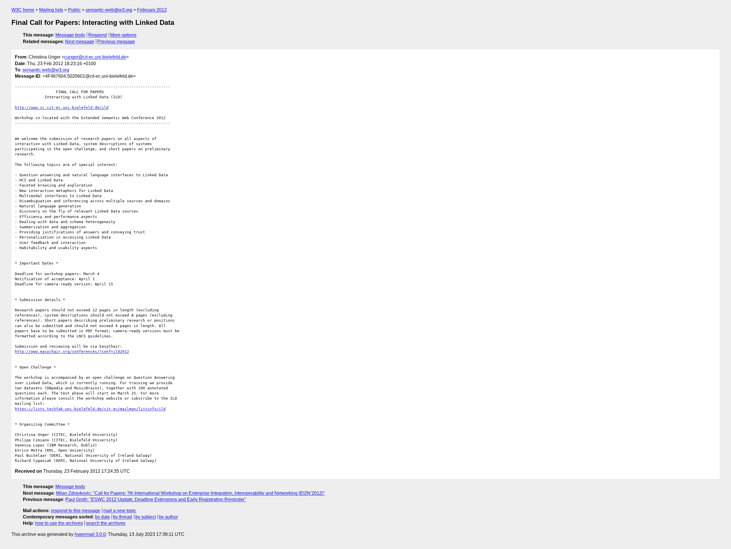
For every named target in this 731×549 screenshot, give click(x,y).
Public (74, 9)
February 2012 (152, 9)
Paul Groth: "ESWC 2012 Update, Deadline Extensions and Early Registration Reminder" (155, 499)
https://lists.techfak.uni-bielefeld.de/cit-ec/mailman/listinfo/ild (90, 409)
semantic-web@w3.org (109, 9)
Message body (70, 35)
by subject (145, 516)
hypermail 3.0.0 (90, 534)
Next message (79, 41)
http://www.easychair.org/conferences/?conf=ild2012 (72, 351)
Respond (97, 35)
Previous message (116, 41)
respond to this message (75, 510)
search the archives (105, 523)
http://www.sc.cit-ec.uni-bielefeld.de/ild (62, 107)
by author (168, 516)
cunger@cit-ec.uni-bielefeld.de (95, 57)
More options (123, 35)
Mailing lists (51, 9)
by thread (122, 516)
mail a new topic (119, 510)
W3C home (22, 9)
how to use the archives (59, 523)
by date (102, 516)
